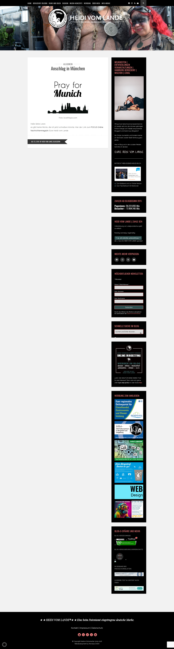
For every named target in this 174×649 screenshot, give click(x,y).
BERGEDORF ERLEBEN (40, 3)
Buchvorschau (131, 179)
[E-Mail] (79, 634)
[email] (137, 3)
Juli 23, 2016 (35, 141)
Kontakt (74, 628)
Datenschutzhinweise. (134, 313)
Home (30, 3)
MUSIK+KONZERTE (76, 3)
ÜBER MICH (96, 3)
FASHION (65, 3)
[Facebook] (129, 3)
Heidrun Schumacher (87, 641)
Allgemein (67, 64)
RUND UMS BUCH (55, 3)
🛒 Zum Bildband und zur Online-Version (127, 183)
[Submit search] (115, 337)
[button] (4, 644)
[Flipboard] (87, 634)
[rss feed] (135, 3)
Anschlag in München (68, 68)
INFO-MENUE (106, 3)
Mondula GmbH (94, 644)
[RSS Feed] (83, 634)
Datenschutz (97, 628)
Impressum (85, 628)
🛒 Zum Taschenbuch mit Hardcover (126, 186)
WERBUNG (87, 3)
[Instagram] (132, 3)
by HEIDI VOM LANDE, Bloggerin (50, 141)
